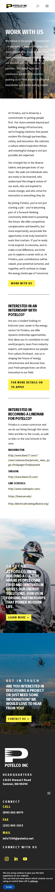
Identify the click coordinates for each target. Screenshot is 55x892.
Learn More (17, 617)
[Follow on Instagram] (7, 859)
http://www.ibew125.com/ (23, 477)
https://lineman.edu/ (20, 496)
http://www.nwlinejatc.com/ (24, 489)
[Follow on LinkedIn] (16, 859)
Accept (9, 887)
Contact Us (17, 719)
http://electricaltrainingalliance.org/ (28, 503)
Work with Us (21, 283)
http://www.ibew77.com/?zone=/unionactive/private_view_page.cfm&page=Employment (29, 460)
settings (34, 881)
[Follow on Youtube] (25, 859)
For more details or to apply (27, 385)
